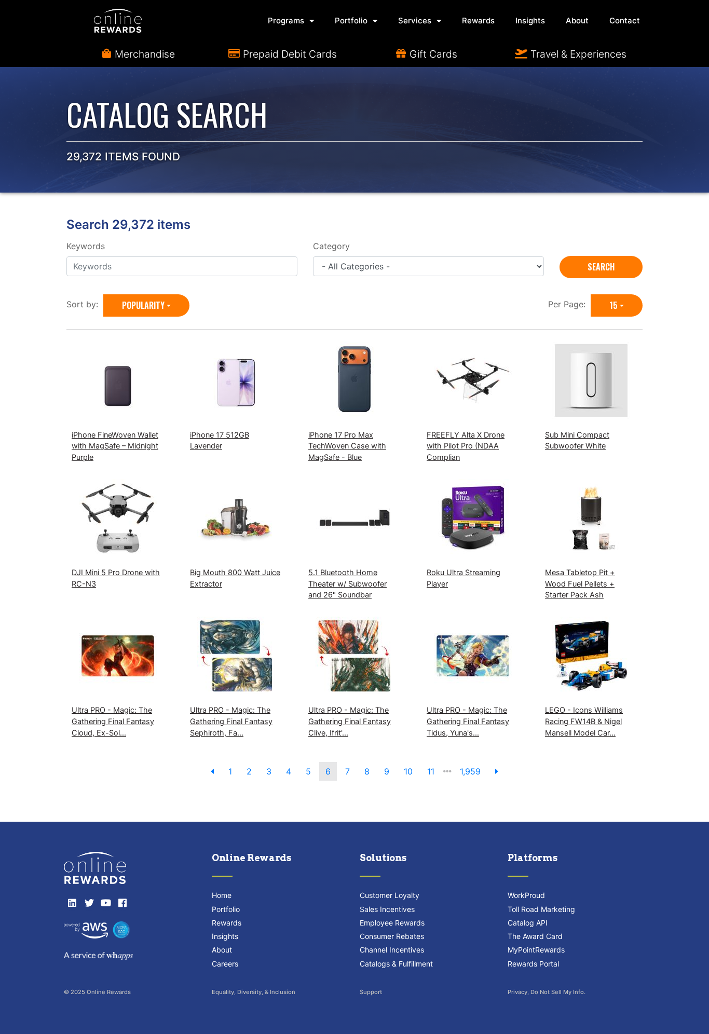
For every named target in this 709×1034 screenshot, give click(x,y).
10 (408, 771)
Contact (624, 20)
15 (613, 305)
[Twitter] (88, 902)
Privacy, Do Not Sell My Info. (546, 992)
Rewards (478, 20)
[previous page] (212, 771)
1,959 (470, 771)
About (577, 20)
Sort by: (84, 304)
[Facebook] (122, 902)
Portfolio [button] (351, 20)
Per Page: (569, 304)
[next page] (497, 771)
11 (430, 771)
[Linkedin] (72, 902)
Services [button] (414, 20)
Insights (530, 20)
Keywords (85, 246)
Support (371, 992)
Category (331, 246)
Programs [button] (286, 20)
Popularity (143, 305)
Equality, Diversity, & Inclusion (253, 992)
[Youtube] (106, 902)
